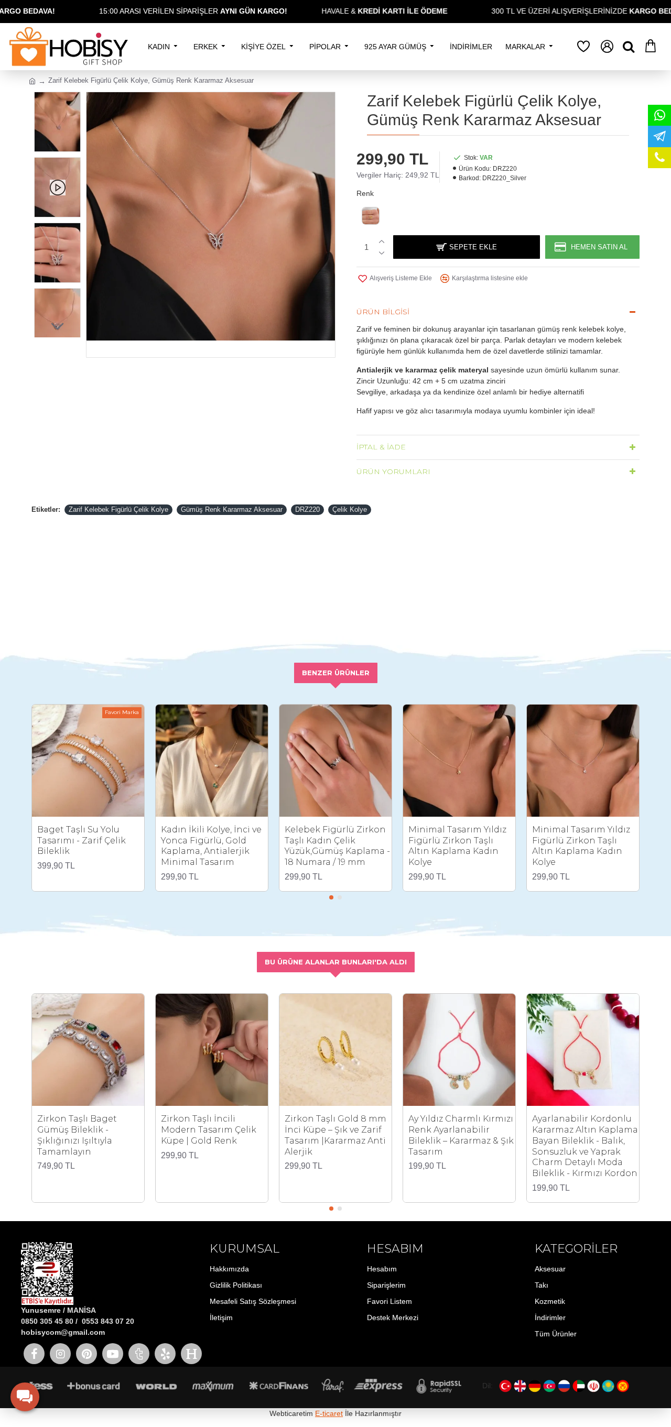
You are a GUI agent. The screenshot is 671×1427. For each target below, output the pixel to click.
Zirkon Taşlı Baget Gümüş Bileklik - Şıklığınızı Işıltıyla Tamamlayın (77, 1135)
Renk (365, 193)
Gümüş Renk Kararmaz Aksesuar (232, 509)
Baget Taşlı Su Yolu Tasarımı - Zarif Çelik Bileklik (81, 841)
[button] (57, 99)
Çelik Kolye (349, 509)
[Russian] (564, 1386)
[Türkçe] (505, 1386)
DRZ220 (307, 509)
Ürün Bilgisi (382, 311)
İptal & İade (381, 447)
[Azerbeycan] (549, 1386)
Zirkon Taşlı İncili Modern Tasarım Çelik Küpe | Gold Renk (208, 1130)
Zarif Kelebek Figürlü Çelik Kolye (118, 509)
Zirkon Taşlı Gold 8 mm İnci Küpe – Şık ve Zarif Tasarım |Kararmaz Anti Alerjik (335, 1135)
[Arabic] (578, 1386)
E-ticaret (329, 1413)
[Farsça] (593, 1386)
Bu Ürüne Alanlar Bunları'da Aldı (336, 962)
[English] (520, 1386)
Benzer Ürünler (336, 672)
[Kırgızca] (622, 1386)
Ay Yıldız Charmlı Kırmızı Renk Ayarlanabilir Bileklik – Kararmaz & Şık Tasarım (461, 1135)
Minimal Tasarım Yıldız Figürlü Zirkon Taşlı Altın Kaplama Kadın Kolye (457, 846)
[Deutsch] (534, 1386)
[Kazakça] (608, 1386)
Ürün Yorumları (393, 471)
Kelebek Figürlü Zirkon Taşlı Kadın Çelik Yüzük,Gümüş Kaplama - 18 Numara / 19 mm (337, 846)
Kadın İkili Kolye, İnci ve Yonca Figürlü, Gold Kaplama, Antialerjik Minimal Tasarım (211, 846)
